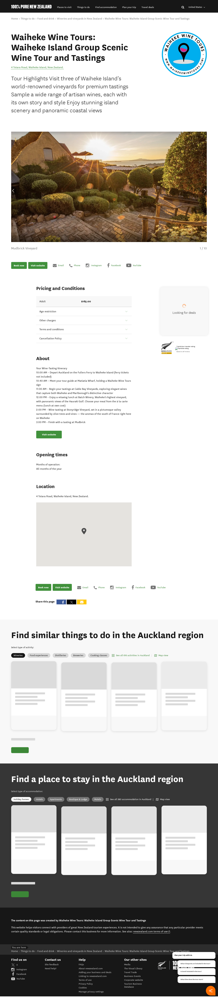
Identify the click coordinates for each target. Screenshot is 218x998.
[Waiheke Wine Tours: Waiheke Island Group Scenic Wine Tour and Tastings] (184, 54)
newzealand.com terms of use (151, 931)
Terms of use (85, 980)
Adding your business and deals (95, 972)
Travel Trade (130, 972)
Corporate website (133, 980)
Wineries (18, 655)
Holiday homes (21, 799)
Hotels (39, 799)
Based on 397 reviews (183, 351)
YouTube (20, 978)
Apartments (56, 799)
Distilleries (60, 655)
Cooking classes (98, 655)
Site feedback (52, 964)
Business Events (132, 976)
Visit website (38, 265)
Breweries (78, 655)
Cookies (83, 987)
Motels (97, 799)
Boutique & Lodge (78, 799)
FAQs (81, 964)
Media (127, 964)
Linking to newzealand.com (93, 976)
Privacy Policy (86, 984)
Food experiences (39, 655)
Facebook (21, 974)
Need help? (50, 968)
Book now (19, 265)
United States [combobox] (195, 7)
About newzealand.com (91, 968)
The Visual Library (133, 968)
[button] (64, 7)
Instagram (21, 969)
